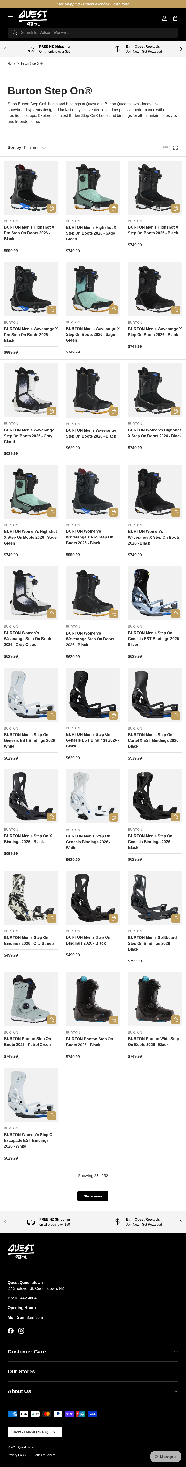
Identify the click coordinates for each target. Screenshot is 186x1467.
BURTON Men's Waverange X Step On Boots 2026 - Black (155, 332)
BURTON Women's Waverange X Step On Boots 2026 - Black (154, 537)
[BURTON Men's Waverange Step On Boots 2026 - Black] (93, 390)
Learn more (120, 4)
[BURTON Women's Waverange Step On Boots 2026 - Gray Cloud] (31, 593)
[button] (175, 18)
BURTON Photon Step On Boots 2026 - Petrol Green (27, 1042)
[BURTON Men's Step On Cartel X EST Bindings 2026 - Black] (155, 695)
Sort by (14, 148)
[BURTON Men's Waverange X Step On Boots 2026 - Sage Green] (93, 289)
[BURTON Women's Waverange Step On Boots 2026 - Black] (93, 593)
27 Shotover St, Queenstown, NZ (36, 1288)
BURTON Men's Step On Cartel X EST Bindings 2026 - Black (154, 740)
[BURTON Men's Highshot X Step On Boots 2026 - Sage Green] (93, 188)
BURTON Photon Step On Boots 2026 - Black (89, 1042)
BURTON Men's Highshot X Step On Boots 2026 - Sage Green (91, 233)
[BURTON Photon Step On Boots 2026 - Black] (93, 999)
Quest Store (26, 1447)
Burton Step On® (31, 63)
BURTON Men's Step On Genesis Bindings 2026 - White (88, 842)
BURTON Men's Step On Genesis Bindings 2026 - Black (150, 842)
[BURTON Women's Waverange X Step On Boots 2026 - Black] (155, 492)
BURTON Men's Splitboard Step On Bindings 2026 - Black (152, 943)
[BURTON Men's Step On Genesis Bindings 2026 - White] (93, 796)
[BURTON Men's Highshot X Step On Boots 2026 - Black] (155, 188)
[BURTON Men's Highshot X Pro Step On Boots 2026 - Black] (31, 188)
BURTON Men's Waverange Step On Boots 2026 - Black (91, 433)
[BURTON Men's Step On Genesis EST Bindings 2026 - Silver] (155, 593)
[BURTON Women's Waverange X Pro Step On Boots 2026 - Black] (93, 492)
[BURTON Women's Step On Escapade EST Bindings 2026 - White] (31, 1095)
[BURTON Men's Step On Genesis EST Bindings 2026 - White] (31, 695)
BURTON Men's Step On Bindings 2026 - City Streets (29, 940)
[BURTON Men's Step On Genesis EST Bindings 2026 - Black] (93, 695)
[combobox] (93, 33)
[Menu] (10, 18)
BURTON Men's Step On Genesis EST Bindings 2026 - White (30, 740)
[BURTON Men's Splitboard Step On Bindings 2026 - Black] (155, 898)
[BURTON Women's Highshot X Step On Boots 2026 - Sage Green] (31, 492)
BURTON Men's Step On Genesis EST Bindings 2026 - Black (92, 740)
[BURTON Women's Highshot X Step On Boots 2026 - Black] (155, 390)
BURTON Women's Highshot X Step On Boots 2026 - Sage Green (30, 537)
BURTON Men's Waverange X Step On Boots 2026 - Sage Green (93, 334)
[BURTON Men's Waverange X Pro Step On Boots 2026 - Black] (31, 289)
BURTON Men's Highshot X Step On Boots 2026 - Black (153, 230)
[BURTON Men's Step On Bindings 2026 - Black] (93, 898)
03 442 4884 (26, 1298)
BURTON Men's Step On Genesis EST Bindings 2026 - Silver (154, 639)
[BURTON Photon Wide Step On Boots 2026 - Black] (155, 999)
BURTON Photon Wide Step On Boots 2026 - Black (153, 1042)
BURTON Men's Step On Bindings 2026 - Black (88, 940)
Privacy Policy (17, 1455)
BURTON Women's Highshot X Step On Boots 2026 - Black (155, 433)
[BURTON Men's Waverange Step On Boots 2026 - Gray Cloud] (31, 390)
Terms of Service (45, 1455)
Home (12, 63)
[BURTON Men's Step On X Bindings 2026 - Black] (31, 796)
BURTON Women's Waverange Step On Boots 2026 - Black (90, 639)
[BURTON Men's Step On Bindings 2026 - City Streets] (31, 898)
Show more (93, 1196)
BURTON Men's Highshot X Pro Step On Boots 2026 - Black (29, 233)
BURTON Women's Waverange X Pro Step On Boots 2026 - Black (89, 537)
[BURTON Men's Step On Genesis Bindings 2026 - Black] (155, 796)
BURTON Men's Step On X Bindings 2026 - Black (28, 839)
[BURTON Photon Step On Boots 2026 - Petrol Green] (31, 999)
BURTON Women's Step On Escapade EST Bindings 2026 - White (29, 1140)
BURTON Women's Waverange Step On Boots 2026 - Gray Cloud (28, 639)
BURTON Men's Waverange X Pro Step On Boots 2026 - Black (31, 335)
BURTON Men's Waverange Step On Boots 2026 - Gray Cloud (29, 436)
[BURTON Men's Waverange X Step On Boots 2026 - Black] (155, 289)
